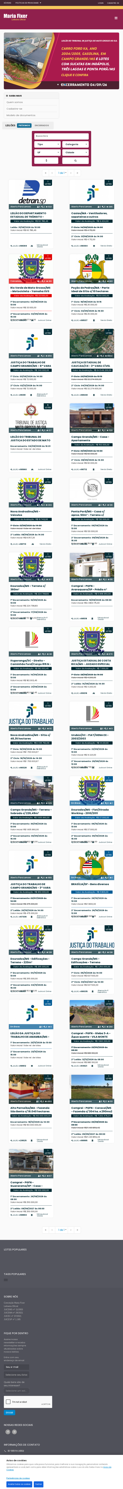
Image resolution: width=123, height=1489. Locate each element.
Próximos (24, 125)
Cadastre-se (14, 108)
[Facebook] (7, 1432)
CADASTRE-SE (113, 3)
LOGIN (100, 3)
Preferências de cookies (18, 1478)
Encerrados (42, 125)
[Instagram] (14, 1432)
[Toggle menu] (116, 18)
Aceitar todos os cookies (19, 1484)
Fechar (38, 1484)
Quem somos (15, 102)
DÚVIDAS (7, 3)
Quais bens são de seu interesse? (14, 1384)
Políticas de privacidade (27, 3)
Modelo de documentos (21, 115)
